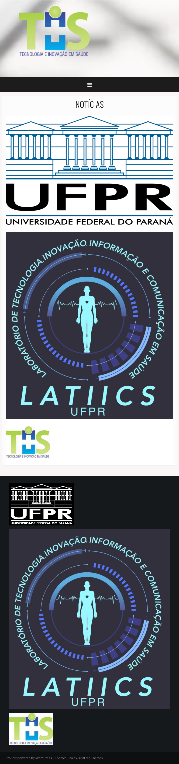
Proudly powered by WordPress (29, 758)
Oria (70, 758)
